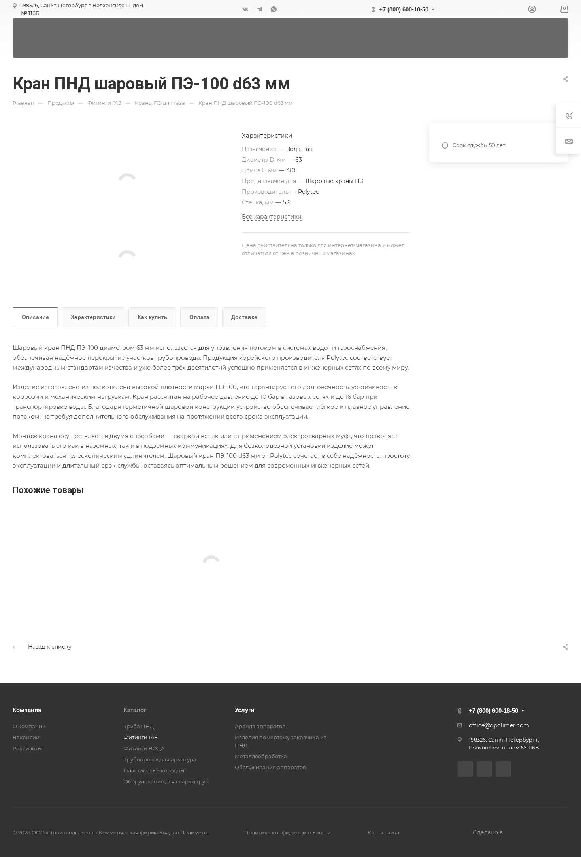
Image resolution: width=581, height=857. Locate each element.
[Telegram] (260, 9)
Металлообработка (261, 756)
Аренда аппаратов (260, 726)
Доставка (244, 317)
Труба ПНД (139, 726)
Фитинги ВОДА (144, 748)
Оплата (199, 317)
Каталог (135, 709)
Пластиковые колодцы (154, 770)
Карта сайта (384, 832)
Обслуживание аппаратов (270, 767)
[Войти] (532, 9)
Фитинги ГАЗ (141, 737)
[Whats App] (274, 9)
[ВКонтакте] (245, 9)
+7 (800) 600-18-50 (403, 9)
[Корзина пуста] (564, 9)
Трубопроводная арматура (160, 759)
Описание (35, 317)
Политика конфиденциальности (287, 832)
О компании (29, 726)
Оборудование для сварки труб (166, 781)
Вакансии (26, 737)
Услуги (244, 709)
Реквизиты (27, 748)
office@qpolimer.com (499, 725)
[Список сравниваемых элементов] (548, 9)
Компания (27, 709)
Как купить (153, 317)
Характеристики (93, 317)
